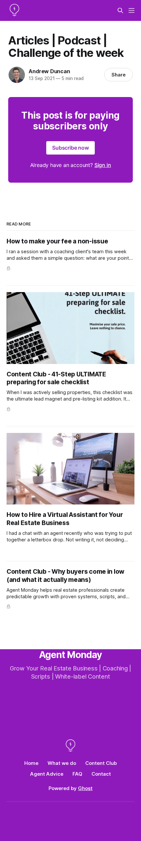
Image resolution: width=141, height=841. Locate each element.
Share (118, 75)
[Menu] (131, 10)
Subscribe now (70, 147)
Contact (101, 774)
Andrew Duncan (49, 71)
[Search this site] (120, 10)
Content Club (101, 763)
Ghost (85, 788)
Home (31, 763)
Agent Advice (46, 774)
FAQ (77, 774)
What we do (62, 763)
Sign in (102, 165)
